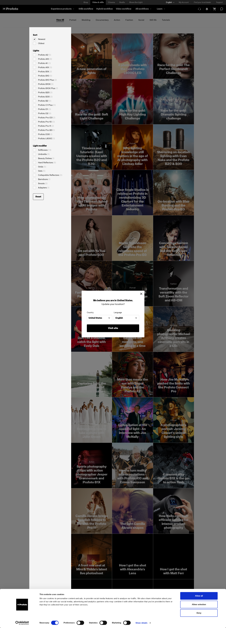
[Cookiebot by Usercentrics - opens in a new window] (22, 623)
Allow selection (199, 604)
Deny (199, 613)
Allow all (199, 596)
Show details (141, 623)
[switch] (80, 623)
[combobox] (99, 318)
